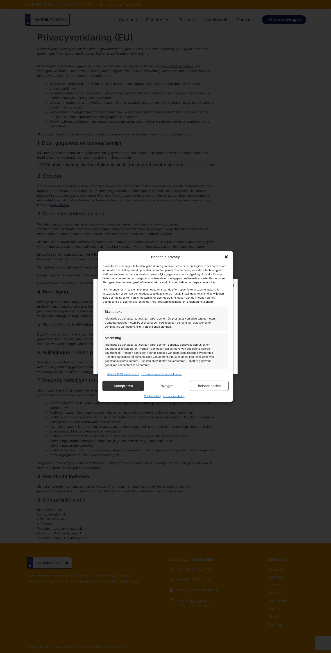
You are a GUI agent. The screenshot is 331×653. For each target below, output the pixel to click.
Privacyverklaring (174, 396)
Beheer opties (209, 386)
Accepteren (123, 386)
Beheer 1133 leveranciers (123, 374)
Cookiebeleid (152, 396)
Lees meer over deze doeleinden (161, 374)
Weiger (167, 386)
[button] (226, 257)
